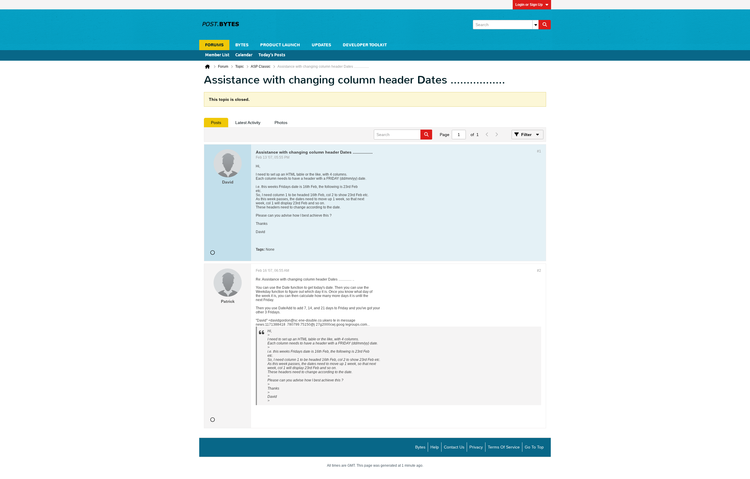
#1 (539, 151)
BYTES (241, 45)
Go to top (534, 447)
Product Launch (280, 45)
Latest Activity (247, 122)
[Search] (544, 24)
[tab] (216, 122)
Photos (281, 122)
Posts (216, 122)
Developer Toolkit (365, 45)
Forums (214, 45)
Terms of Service (504, 447)
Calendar (244, 55)
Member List (217, 55)
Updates (321, 45)
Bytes (420, 447)
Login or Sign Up (529, 5)
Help (434, 447)
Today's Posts (271, 55)
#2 (539, 271)
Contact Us (454, 447)
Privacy (476, 447)
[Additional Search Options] (535, 24)
